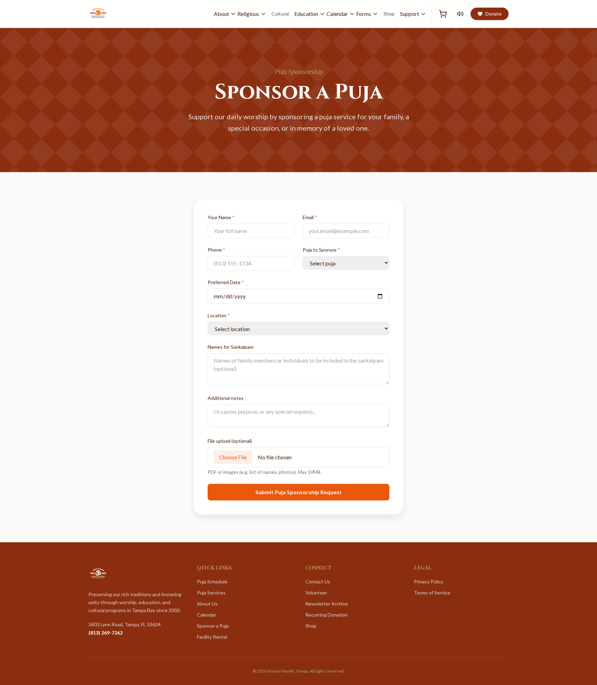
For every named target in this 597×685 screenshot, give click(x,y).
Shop (389, 14)
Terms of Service (432, 592)
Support (409, 13)
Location (219, 315)
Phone (216, 250)
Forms (363, 13)
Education (306, 13)
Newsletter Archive (326, 604)
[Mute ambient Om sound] (460, 14)
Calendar (337, 13)
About (221, 13)
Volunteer (316, 592)
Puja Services (211, 592)
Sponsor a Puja (213, 626)
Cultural (280, 14)
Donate (493, 14)
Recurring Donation (326, 615)
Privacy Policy (428, 581)
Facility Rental (212, 637)
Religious (248, 13)
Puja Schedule (212, 581)
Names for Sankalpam (231, 347)
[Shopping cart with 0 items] (443, 14)
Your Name (221, 217)
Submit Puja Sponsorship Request (298, 492)
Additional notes (226, 398)
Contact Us (317, 581)
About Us (207, 604)
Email (310, 217)
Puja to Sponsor (321, 250)
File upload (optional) (230, 441)
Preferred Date (226, 282)
